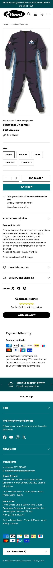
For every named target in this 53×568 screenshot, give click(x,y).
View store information (18, 207)
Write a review (26, 315)
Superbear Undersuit (19, 24)
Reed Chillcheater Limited (20, 561)
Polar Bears (8, 120)
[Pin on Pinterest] (25, 288)
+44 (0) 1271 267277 (13, 514)
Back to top (26, 396)
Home (5, 24)
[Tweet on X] (13, 288)
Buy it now (26, 187)
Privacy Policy (38, 561)
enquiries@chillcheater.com (20, 470)
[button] (42, 14)
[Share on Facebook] (19, 288)
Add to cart (36, 178)
